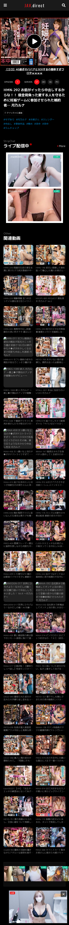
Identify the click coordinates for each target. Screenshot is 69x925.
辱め (30, 123)
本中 (38, 123)
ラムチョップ (12, 128)
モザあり (9, 119)
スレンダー (48, 119)
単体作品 (20, 123)
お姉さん (34, 119)
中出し (8, 123)
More (62, 146)
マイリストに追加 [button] (14, 112)
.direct (34, 5)
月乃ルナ (22, 119)
